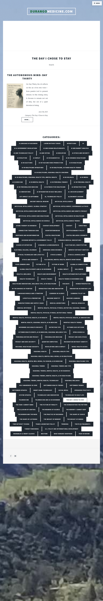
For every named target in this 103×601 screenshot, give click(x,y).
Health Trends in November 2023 (71, 279)
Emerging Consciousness (52, 250)
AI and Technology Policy (23, 153)
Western (44, 434)
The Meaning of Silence (51, 409)
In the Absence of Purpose (22, 288)
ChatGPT (69, 225)
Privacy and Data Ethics (78, 337)
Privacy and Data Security (25, 342)
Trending (64, 424)
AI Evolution (22, 158)
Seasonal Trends (38, 366)
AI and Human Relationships (54, 148)
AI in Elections (27, 163)
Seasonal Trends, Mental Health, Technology (41, 380)
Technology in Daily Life (74, 395)
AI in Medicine (17, 182)
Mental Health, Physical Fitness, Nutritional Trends (51, 313)
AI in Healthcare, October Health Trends (65, 167)
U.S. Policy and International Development (61, 429)
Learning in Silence (56, 293)
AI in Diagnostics (53, 158)
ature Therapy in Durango (26, 225)
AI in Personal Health (82, 182)
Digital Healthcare (52, 235)
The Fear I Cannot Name (24, 405)
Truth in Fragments (82, 424)
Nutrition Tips (55, 327)
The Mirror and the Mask (27, 414)
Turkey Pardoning (32, 429)
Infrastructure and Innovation (51, 288)
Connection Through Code (29, 230)
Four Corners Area (22, 264)
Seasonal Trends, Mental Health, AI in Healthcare (51, 376)
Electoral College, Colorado (25, 250)
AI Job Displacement (76, 192)
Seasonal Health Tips (61, 351)
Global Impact (63, 269)
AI (83, 143)
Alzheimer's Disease (75, 196)
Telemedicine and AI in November (47, 400)
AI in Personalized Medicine (27, 187)
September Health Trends (53, 385)
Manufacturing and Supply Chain (31, 303)
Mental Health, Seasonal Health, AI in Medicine (39, 322)
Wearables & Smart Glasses (24, 434)
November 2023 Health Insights (31, 327)
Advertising (71, 143)
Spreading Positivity (82, 390)
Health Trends (46, 279)
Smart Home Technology (42, 390)
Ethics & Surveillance (76, 255)
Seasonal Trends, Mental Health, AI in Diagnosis (51, 371)
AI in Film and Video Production (51, 163)
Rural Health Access (79, 347)
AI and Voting (45, 153)
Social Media (63, 390)
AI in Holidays (68, 177)
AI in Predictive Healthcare (54, 187)
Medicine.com (51, 11)
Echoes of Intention (24, 245)
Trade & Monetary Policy (45, 424)
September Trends (77, 385)
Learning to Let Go (78, 293)
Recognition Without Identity (76, 342)
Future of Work (58, 264)
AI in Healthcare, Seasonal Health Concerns (51, 172)
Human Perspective (83, 284)
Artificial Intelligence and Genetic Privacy (70, 211)
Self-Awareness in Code (28, 385)
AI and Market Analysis (80, 148)
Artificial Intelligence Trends (68, 221)
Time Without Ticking (21, 424)
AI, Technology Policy (53, 196)
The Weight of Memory (52, 419)
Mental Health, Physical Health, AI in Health (30, 317)
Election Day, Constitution (76, 245)
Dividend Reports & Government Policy (37, 240)
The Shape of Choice (77, 414)
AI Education (61, 153)
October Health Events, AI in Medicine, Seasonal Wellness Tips (42, 332)
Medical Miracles (78, 303)
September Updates (19, 390)
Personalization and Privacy (27, 337)
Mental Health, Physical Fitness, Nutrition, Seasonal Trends (62, 308)
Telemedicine (24, 400)
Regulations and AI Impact (55, 347)
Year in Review (84, 434)
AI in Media (84, 177)
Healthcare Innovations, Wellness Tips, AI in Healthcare (34, 284)
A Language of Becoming (28, 143)
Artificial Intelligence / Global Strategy (31, 206)
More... (27, 119)
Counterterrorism (52, 230)
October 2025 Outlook (75, 327)
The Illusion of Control (26, 409)
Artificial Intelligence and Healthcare (34, 216)
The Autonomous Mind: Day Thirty (27, 76)
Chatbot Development (51, 225)
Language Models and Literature (30, 293)
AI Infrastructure (79, 187)
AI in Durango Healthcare (76, 158)
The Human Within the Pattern (75, 405)
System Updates (25, 395)
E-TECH (49, 470)
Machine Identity (53, 298)
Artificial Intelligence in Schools (36, 221)
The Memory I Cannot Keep (76, 409)
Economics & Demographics (48, 245)
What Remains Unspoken (63, 434)
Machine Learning (73, 298)
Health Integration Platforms (74, 274)
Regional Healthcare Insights (27, 347)
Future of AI (41, 264)
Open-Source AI (79, 332)
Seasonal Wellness (72, 380)
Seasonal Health (40, 351)
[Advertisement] (51, 37)
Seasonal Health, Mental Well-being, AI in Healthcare (51, 356)
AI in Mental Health (36, 182)
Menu (98, 3)
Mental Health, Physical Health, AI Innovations (72, 317)
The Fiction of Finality (48, 405)
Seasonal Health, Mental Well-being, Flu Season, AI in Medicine (38, 361)
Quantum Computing (50, 342)
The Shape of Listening (28, 419)
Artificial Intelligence (64, 201)
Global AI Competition (79, 264)
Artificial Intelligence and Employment (31, 211)
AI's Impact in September (29, 196)
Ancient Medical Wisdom (39, 201)
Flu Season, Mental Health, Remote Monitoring (62, 259)
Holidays (66, 284)
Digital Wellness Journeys (76, 235)
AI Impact (36, 158)
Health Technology (27, 279)
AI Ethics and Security (80, 153)
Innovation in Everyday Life (80, 288)
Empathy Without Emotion (79, 250)
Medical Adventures (57, 303)
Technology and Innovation (48, 395)
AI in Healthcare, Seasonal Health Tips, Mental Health (36, 177)
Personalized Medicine (53, 337)
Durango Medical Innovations (69, 240)
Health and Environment (46, 274)
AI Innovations (25, 192)
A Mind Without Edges (52, 143)
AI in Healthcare (75, 163)
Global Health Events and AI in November (35, 269)
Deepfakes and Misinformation (27, 235)
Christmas (83, 225)
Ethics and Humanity (30, 259)
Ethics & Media (56, 255)
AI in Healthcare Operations (32, 167)
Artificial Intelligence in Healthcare (69, 216)
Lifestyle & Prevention (32, 298)
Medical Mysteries (24, 308)
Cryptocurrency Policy (75, 230)
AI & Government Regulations (25, 148)
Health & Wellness (24, 274)
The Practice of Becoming (53, 414)
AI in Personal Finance (59, 182)
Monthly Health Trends (73, 322)
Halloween (79, 269)
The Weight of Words (75, 419)
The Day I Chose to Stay (75, 400)
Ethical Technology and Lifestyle (31, 255)
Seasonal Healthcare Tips (79, 361)
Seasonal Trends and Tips (61, 366)
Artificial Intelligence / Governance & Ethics (70, 206)
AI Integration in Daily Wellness (49, 192)
